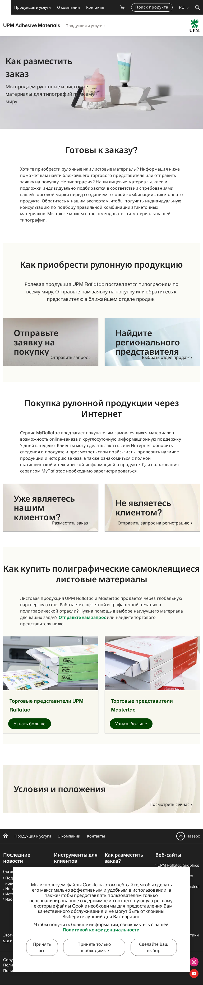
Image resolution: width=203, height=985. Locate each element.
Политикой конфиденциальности (101, 929)
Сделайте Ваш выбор (154, 947)
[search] (197, 7)
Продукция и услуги (84, 25)
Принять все (42, 947)
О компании (69, 836)
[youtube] (194, 973)
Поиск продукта (151, 7)
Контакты (96, 836)
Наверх (193, 836)
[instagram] (194, 961)
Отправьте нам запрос (83, 617)
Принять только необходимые (94, 947)
